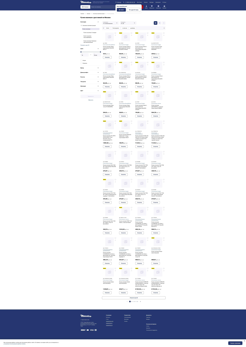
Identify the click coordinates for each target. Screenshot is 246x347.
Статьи (164, 2)
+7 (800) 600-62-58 (130, 2)
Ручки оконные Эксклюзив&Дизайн (139, 133)
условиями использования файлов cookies (14, 344)
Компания (158, 2)
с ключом (124, 28)
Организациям (127, 317)
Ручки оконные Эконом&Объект (88, 36)
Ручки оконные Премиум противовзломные (90, 41)
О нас (107, 319)
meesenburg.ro (109, 323)
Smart (107, 28)
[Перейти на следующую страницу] (140, 301)
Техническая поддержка (151, 330)
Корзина (164, 8)
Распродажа (116, 28)
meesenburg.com (109, 321)
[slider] (80, 51)
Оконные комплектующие (89, 25)
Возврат (148, 319)
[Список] (159, 23)
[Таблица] (164, 23)
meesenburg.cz (109, 325)
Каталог (86, 7)
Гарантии (148, 317)
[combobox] (109, 23)
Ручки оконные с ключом (156, 103)
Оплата (146, 2)
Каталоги (148, 328)
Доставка (139, 2)
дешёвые (132, 28)
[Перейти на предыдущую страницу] (127, 301)
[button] (90, 22)
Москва (119, 2)
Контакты (108, 317)
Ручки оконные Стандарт (90, 32)
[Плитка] (155, 23)
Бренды (151, 2)
